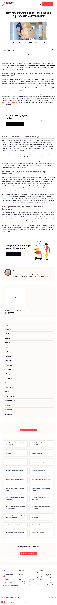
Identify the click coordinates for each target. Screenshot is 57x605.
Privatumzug (8, 356)
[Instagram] (4, 602)
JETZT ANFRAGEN (13, 254)
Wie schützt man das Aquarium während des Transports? (15, 461)
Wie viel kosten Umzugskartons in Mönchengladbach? (15, 525)
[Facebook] (2, 602)
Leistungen (6, 325)
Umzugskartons (8, 410)
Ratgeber (44, 602)
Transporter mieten (9, 396)
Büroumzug (7, 334)
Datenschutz (54, 602)
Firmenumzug (8, 342)
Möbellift (7, 392)
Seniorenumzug (8, 360)
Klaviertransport (9, 387)
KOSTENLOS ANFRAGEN (15, 124)
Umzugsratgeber (8, 414)
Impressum (49, 602)
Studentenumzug (9, 365)
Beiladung (7, 374)
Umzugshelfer (8, 405)
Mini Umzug (7, 347)
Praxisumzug (8, 351)
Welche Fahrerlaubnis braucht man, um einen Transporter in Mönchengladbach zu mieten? (41, 480)
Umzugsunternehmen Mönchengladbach (16, 602)
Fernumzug (7, 338)
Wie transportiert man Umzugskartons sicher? (39, 525)
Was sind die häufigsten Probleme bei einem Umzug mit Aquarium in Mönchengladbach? (41, 453)
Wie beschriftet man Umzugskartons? (38, 532)
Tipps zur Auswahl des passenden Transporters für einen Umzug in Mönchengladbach (15, 507)
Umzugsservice (7, 369)
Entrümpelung (8, 378)
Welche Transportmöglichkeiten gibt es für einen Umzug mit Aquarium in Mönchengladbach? (41, 462)
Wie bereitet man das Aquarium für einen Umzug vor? (40, 470)
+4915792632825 (10, 312)
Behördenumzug (9, 329)
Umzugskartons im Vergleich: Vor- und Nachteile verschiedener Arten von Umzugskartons (15, 516)
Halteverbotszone (9, 383)
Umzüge (4, 63)
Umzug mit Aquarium (10, 401)
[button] (40, 3)
